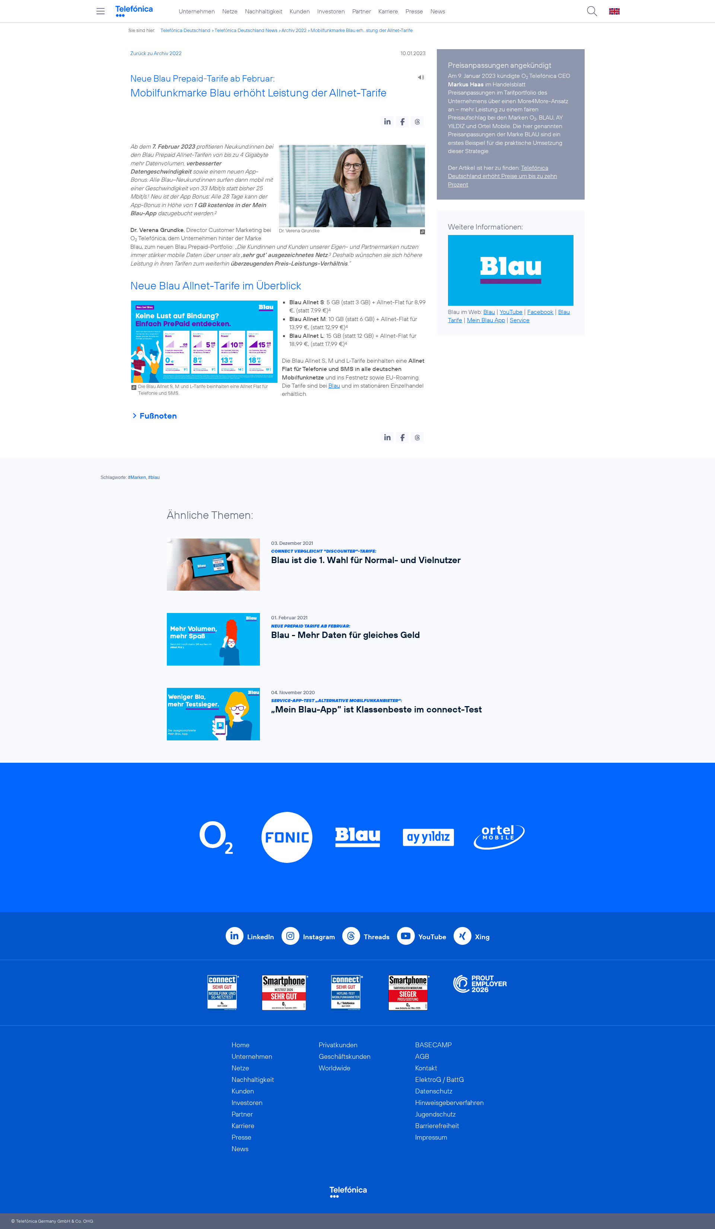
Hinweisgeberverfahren (449, 1102)
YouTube (511, 311)
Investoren (331, 11)
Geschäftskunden (345, 1056)
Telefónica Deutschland (185, 30)
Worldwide (334, 1068)
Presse (414, 11)
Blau (334, 385)
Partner (361, 11)
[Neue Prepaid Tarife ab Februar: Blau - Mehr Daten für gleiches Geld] (353, 639)
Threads (377, 937)
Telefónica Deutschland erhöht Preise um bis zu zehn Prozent (502, 176)
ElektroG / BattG (439, 1079)
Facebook (540, 311)
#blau (154, 477)
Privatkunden (338, 1045)
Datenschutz (433, 1091)
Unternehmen (197, 11)
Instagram (319, 937)
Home (241, 1045)
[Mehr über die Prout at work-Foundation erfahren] (480, 992)
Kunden (300, 11)
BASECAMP (433, 1045)
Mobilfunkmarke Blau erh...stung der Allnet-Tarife (362, 30)
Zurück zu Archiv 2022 (156, 53)
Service (520, 320)
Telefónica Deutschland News (245, 30)
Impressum (431, 1137)
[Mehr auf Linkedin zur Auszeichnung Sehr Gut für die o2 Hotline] (347, 992)
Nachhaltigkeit (263, 11)
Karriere (388, 11)
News (437, 11)
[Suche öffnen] (592, 11)
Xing (482, 937)
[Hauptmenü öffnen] (100, 11)
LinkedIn (260, 937)
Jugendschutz (435, 1114)
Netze (230, 11)
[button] (387, 121)
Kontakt (426, 1068)
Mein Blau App (486, 320)
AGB (422, 1056)
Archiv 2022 (294, 30)
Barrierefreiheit (437, 1125)
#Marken (137, 477)
